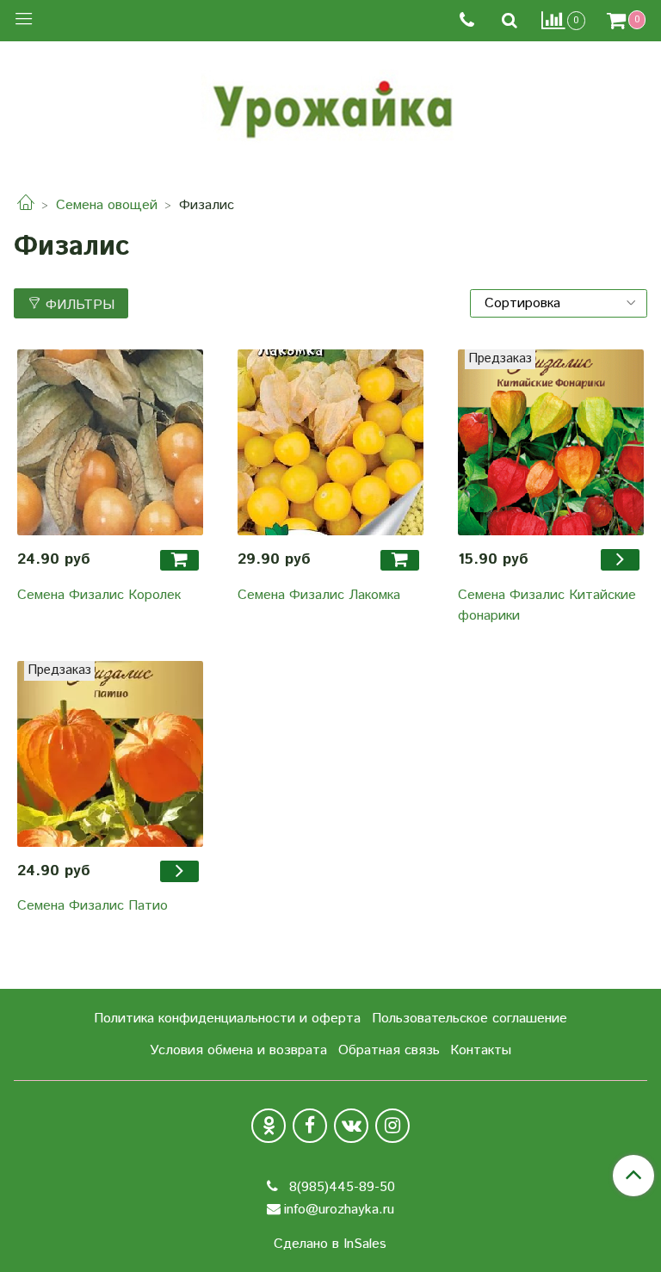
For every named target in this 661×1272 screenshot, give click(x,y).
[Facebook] (310, 1125)
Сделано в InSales (330, 1244)
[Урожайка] (330, 105)
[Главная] (25, 205)
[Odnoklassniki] (268, 1125)
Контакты (480, 1050)
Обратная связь (389, 1050)
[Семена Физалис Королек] (110, 442)
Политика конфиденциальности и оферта (227, 1018)
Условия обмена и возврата (238, 1050)
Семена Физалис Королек (99, 595)
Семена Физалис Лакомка (319, 595)
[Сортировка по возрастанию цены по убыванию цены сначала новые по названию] (558, 303)
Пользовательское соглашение (469, 1018)
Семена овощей (107, 205)
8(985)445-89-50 (340, 1187)
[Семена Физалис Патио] (110, 754)
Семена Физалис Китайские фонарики (547, 605)
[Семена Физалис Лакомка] (330, 442)
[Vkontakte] (351, 1125)
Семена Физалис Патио (92, 906)
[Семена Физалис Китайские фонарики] (551, 442)
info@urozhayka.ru (339, 1210)
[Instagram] (392, 1125)
